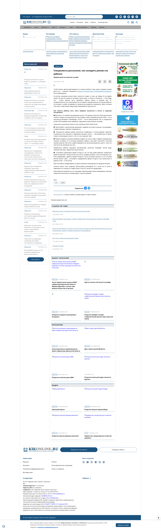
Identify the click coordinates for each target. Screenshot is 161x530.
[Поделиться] (100, 81)
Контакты (26, 465)
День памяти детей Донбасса (94, 349)
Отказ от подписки (58, 469)
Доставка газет (28, 472)
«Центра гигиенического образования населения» (95, 91)
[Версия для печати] (110, 81)
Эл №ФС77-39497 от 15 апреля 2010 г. (56, 504)
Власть (36, 27)
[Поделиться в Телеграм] (89, 188)
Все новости (36, 259)
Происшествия (29, 111)
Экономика (28, 27)
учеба (63, 183)
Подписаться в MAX (127, 112)
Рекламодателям (103, 22)
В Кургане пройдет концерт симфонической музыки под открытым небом (98, 317)
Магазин (93, 27)
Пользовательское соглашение (62, 465)
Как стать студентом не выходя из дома (65, 238)
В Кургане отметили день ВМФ (63, 377)
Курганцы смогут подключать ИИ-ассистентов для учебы (71, 211)
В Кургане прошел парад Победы (96, 409)
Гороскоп (101, 27)
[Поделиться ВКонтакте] (85, 188)
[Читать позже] (105, 81)
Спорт (71, 27)
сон (56, 183)
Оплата (54, 462)
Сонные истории (57, 246)
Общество (45, 27)
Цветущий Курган (58, 409)
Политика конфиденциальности (33, 469)
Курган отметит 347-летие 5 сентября (97, 282)
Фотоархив (80, 22)
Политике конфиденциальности (48, 527)
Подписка (93, 22)
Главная (72, 22)
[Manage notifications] (3, 526)
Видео (86, 22)
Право (54, 27)
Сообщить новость (118, 450)
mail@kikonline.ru (47, 496)
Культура (63, 27)
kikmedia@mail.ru (59, 494)
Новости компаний (82, 27)
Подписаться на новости (79, 450)
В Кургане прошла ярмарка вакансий (65, 436)
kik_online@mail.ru (53, 498)
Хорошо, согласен (123, 525)
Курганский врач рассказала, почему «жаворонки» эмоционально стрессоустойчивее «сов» (80, 220)
